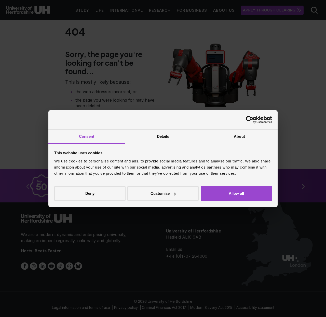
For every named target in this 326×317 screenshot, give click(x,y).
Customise (160, 193)
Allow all (236, 193)
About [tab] (239, 136)
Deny (89, 193)
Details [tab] (163, 136)
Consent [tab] (86, 136)
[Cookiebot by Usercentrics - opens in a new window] (249, 119)
